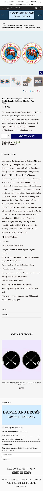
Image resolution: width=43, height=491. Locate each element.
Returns (5, 315)
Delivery (6, 310)
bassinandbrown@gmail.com (16, 431)
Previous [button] (2, 363)
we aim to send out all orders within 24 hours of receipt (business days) (21, 3)
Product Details (9, 154)
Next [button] (38, 363)
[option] (15, 81)
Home (4, 23)
